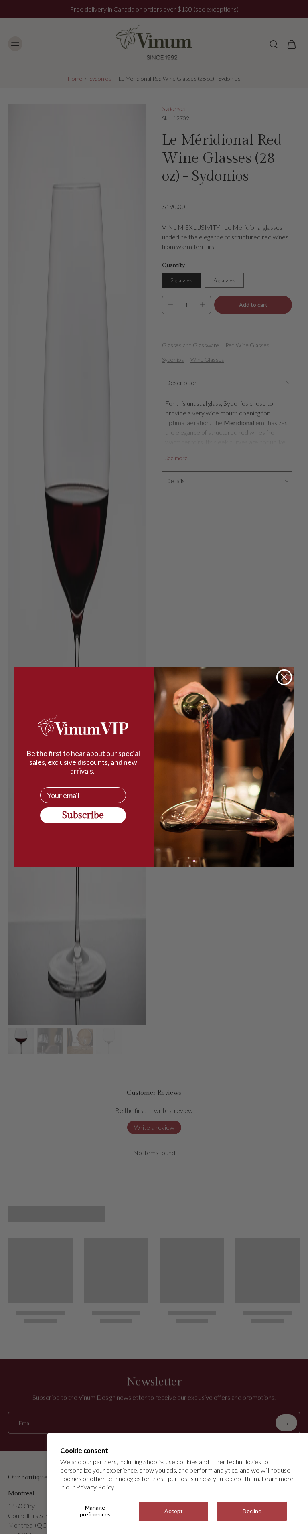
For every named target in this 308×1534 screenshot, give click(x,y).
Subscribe (83, 815)
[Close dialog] (284, 677)
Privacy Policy (95, 1487)
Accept (173, 1511)
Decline (252, 1511)
